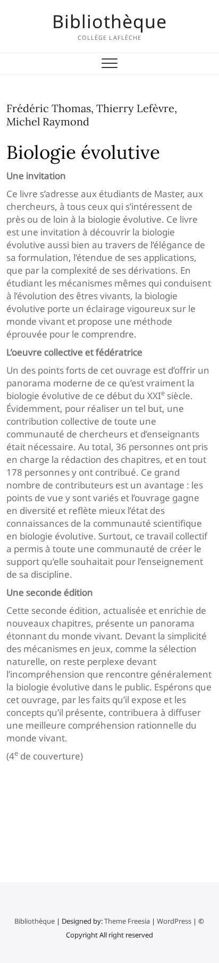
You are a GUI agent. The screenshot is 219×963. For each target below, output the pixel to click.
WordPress (174, 921)
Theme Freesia (127, 921)
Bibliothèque (109, 21)
